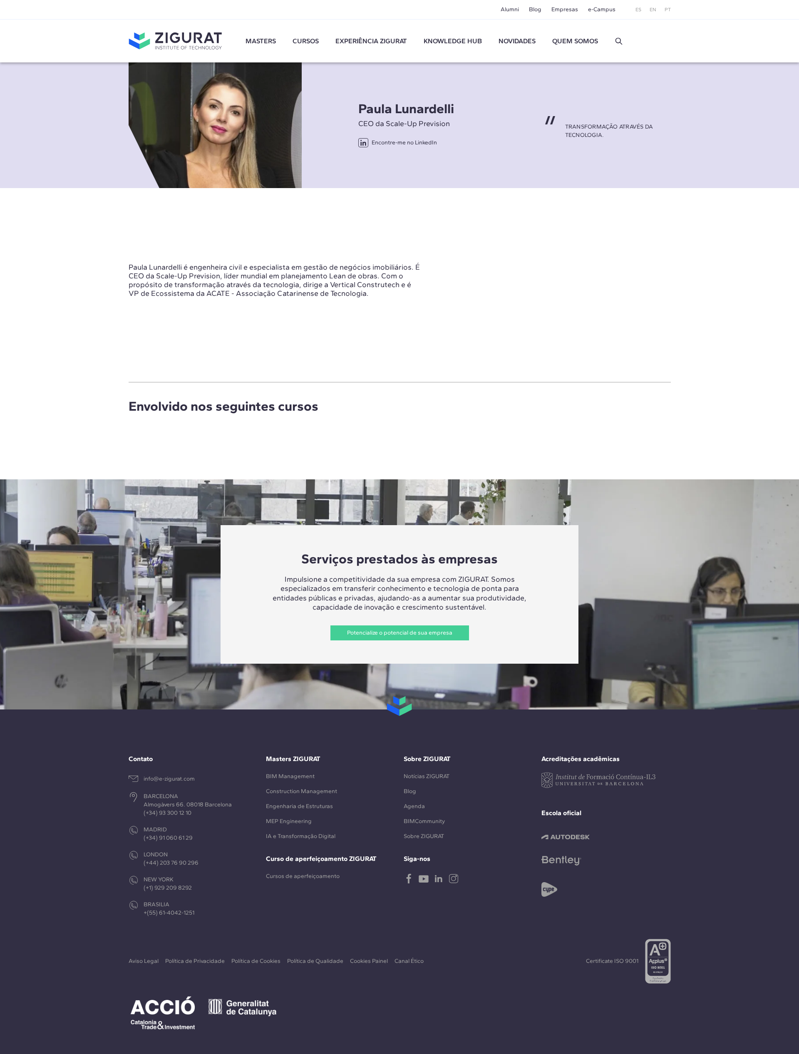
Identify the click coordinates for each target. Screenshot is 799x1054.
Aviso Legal (144, 961)
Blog (535, 9)
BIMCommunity (424, 821)
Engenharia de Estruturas (299, 806)
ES (638, 9)
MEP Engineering (289, 821)
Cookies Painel (369, 961)
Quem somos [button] (575, 41)
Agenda (414, 806)
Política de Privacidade (195, 961)
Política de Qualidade (315, 961)
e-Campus (601, 9)
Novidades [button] (517, 41)
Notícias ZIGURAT (426, 776)
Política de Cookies (255, 961)
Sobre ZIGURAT (424, 836)
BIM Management (290, 776)
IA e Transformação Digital (300, 836)
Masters (261, 41)
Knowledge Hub (453, 41)
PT (668, 9)
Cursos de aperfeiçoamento (303, 876)
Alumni (510, 9)
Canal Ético (409, 961)
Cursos (306, 41)
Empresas (564, 9)
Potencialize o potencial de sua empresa (399, 632)
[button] (619, 41)
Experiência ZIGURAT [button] (371, 41)
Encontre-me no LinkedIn (404, 142)
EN (653, 9)
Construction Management (301, 791)
